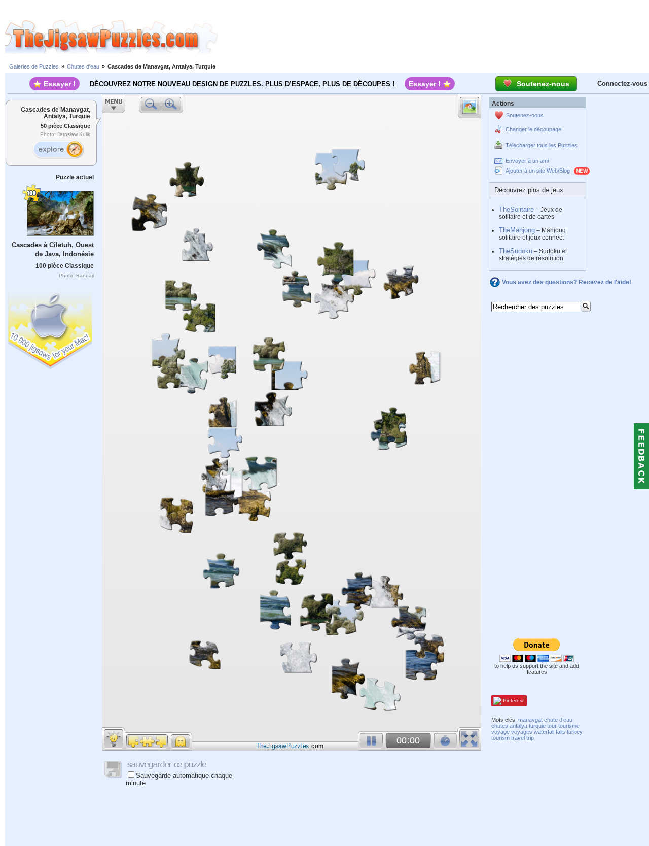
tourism (500, 738)
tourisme (569, 726)
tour (552, 726)
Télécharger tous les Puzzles (542, 145)
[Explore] (58, 150)
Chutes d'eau (83, 66)
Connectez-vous (622, 83)
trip (530, 738)
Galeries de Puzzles (34, 66)
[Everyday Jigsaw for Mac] (51, 328)
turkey (575, 732)
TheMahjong (517, 230)
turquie (537, 726)
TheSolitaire (516, 209)
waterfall (544, 732)
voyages (521, 732)
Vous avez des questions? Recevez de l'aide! (566, 282)
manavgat (530, 720)
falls (560, 732)
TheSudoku (515, 251)
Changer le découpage (533, 129)
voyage (500, 732)
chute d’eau (558, 720)
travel (518, 738)
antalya (518, 726)
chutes (499, 726)
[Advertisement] (433, 37)
